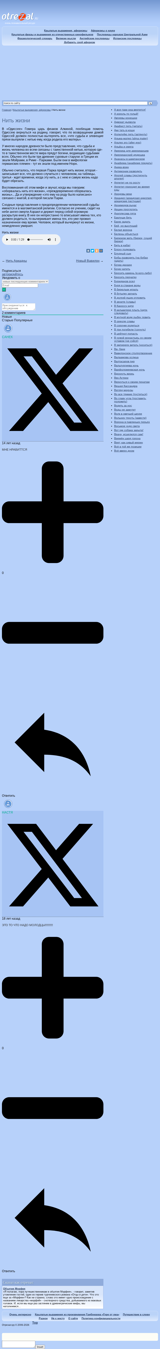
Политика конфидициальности (101, 1318)
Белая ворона (123, 229)
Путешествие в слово (136, 1314)
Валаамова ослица (126, 357)
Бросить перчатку (125, 277)
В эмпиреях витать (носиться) (133, 344)
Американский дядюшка (129, 154)
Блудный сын (122, 253)
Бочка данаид (123, 264)
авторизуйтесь (12, 274)
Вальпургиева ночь (126, 365)
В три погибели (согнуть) (130, 329)
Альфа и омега (123, 146)
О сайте (73, 1318)
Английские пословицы (94, 38)
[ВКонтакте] (88, 250)
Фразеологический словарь (34, 38)
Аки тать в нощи (124, 130)
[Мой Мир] (101, 250)
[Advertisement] (80, 73)
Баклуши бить (123, 217)
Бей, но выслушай (125, 225)
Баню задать (122, 221)
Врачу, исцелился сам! (128, 434)
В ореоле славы (124, 321)
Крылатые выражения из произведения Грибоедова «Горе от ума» (77, 1314)
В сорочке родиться (126, 325)
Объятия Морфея (14, 1288)
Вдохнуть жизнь (124, 373)
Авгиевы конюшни (125, 117)
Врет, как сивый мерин (128, 442)
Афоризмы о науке (103, 30)
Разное (43, 1318)
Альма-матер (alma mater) (131, 138)
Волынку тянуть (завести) (130, 417)
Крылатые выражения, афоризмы (65, 30)
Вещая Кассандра (125, 386)
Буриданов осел (124, 281)
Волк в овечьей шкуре (128, 413)
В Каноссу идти (124, 305)
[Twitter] (92, 250)
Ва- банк (119, 349)
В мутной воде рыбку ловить (132, 317)
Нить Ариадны (16, 260)
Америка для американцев (131, 150)
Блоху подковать (124, 249)
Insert (40, 1346)
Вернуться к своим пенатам (132, 381)
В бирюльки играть (126, 289)
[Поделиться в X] (52, 439)
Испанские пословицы (127, 38)
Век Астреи (121, 377)
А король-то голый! (126, 113)
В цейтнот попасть (126, 333)
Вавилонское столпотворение (133, 353)
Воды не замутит (125, 409)
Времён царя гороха (127, 438)
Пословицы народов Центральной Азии (122, 34)
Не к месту (58, 1318)
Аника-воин (121, 167)
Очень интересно (20, 1314)
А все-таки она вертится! (130, 109)
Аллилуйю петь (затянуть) (130, 134)
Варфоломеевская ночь (129, 369)
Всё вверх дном (124, 450)
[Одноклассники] (97, 250)
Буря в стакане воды (127, 285)
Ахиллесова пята (125, 213)
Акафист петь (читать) (128, 126)
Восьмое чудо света (127, 426)
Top (35, 1322)
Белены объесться (126, 233)
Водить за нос (123, 405)
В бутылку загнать (125, 293)
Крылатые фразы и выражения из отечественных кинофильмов (52, 34)
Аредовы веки (123, 193)
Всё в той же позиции (127, 446)
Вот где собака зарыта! (128, 430)
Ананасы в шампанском (129, 158)
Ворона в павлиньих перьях (132, 421)
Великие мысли (66, 38)
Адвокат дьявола (125, 122)
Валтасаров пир (124, 361)
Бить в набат (122, 245)
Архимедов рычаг (125, 205)
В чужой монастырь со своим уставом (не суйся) (132, 339)
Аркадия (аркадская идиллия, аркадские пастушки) (133, 199)
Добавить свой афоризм (79, 42)
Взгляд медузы (123, 390)
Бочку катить (122, 268)
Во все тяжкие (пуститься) (130, 394)
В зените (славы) (125, 301)
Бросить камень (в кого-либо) (133, 273)
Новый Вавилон (88, 260)
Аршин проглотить (126, 209)
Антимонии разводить (128, 171)
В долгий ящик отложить (129, 297)
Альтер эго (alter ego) (127, 142)
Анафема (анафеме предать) (133, 163)
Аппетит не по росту (127, 182)
